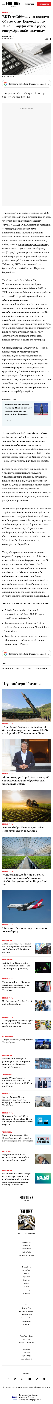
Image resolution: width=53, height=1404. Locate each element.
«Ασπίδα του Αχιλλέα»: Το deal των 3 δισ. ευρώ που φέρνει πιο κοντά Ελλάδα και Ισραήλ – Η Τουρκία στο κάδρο (25, 730)
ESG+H (26, 1305)
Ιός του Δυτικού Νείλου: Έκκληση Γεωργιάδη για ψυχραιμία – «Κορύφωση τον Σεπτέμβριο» (16, 1101)
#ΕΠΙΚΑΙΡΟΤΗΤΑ (8, 668)
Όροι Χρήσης (26, 1356)
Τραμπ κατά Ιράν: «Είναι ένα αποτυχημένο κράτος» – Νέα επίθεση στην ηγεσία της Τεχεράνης (16, 986)
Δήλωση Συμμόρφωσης (26, 1343)
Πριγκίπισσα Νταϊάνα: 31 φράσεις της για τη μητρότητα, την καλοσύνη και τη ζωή (16, 1157)
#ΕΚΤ (18, 668)
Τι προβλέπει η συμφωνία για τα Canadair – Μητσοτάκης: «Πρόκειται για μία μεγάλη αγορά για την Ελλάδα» (27, 640)
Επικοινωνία (26, 1346)
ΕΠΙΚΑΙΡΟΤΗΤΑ (7, 13)
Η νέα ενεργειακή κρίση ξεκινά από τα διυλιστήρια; (17, 1002)
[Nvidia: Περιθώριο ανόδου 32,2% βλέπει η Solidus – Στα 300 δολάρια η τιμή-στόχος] (43, 967)
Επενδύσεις (26, 1280)
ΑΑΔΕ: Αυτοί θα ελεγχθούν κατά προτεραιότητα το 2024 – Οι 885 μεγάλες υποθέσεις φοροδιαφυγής (25, 614)
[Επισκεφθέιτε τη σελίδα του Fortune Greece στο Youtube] (29, 1379)
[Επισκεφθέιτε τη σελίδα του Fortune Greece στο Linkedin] (22, 1379)
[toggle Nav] (3, 4)
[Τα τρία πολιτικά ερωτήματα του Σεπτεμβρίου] (43, 1044)
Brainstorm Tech (26, 1315)
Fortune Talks (26, 1252)
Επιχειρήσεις (26, 1270)
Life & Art (26, 1273)
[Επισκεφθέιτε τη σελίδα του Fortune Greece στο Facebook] (8, 1379)
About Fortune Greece (26, 1336)
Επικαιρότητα (26, 1267)
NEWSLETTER (44, 4)
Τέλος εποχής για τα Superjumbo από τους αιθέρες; (24, 929)
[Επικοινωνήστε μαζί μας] (44, 1379)
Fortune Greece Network (26, 1255)
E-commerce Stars (26, 1318)
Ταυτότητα (26, 1339)
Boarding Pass (26, 1308)
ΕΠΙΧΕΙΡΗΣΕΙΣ (7, 940)
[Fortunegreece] (13, 6)
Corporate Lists (26, 1242)
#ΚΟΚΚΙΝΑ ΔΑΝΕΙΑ (41, 668)
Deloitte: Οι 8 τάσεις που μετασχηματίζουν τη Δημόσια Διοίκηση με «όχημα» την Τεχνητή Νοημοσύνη (16, 1062)
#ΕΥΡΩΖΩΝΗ (27, 668)
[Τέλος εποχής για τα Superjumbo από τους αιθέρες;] (26, 906)
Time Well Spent (26, 1321)
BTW (48, 1387)
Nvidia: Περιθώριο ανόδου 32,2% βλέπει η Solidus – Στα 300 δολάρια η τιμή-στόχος (16, 966)
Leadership (26, 1290)
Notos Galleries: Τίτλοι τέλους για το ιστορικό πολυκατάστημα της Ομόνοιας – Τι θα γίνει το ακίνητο (17, 947)
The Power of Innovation (26, 1311)
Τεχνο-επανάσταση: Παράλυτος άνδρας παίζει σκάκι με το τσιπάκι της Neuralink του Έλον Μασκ (27, 627)
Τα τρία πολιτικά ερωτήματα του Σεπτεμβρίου (17, 1041)
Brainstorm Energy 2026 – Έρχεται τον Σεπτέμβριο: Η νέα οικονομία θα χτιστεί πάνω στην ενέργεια (17, 1120)
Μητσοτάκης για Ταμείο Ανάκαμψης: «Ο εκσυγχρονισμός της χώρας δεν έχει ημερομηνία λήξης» (25, 781)
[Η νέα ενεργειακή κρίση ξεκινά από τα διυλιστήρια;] (43, 1005)
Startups (26, 1283)
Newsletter (26, 1349)
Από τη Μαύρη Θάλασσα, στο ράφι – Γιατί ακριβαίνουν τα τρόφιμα (24, 829)
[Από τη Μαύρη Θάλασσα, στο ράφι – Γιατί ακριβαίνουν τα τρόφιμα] (26, 806)
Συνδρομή (26, 1352)
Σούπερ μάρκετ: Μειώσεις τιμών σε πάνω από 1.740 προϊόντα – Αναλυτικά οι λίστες (17, 1023)
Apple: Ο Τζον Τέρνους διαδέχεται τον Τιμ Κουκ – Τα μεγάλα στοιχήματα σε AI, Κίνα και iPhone (17, 1082)
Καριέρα (26, 1287)
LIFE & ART (6, 1151)
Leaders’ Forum (26, 1249)
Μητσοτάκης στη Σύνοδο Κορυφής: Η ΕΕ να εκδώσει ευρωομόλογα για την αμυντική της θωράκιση (18, 409)
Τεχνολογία (26, 1277)
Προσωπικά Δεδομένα (26, 1359)
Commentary (26, 1293)
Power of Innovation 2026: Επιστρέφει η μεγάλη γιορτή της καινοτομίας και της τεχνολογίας (17, 1138)
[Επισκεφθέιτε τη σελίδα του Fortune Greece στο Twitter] (15, 1379)
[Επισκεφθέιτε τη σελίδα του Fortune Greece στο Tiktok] (37, 1379)
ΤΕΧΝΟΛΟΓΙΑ (7, 1075)
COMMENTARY (7, 1036)
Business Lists (26, 1245)
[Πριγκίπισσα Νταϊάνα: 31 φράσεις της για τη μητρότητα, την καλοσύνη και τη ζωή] (43, 1159)
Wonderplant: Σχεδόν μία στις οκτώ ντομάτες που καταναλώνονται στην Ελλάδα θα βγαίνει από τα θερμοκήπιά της (24, 879)
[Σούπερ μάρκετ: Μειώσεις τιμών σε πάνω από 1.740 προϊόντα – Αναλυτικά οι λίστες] (43, 1025)
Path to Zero (26, 1324)
